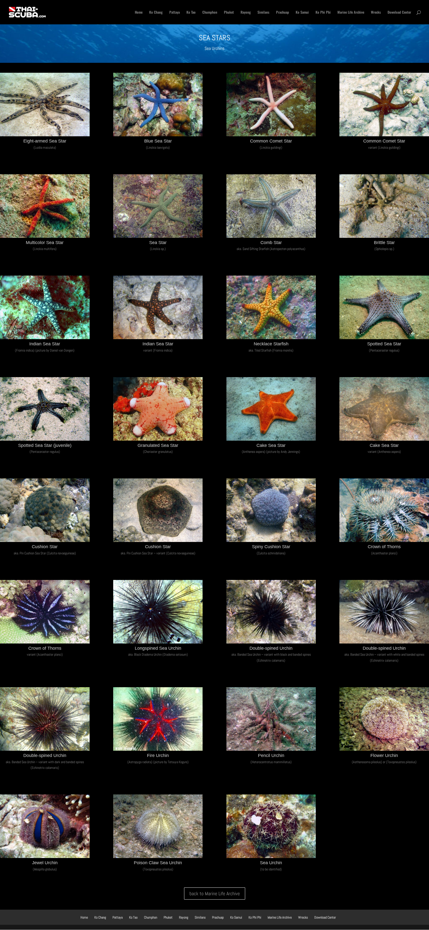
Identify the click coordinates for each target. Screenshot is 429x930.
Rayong (246, 12)
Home (139, 12)
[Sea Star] (158, 238)
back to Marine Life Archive (214, 893)
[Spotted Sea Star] (384, 339)
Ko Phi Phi (323, 12)
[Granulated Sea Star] (158, 440)
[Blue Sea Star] (158, 136)
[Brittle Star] (384, 238)
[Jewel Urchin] (45, 858)
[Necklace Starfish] (271, 339)
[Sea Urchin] (271, 858)
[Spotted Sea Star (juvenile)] (45, 440)
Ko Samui (302, 12)
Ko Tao (191, 12)
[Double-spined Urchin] (271, 643)
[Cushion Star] (45, 542)
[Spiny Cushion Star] (271, 542)
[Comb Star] (271, 238)
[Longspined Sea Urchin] (158, 643)
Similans (263, 12)
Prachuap (282, 12)
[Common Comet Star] (271, 136)
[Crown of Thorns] (384, 542)
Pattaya (174, 12)
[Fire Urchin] (158, 750)
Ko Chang (156, 12)
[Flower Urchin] (384, 750)
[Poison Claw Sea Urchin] (158, 858)
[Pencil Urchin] (271, 750)
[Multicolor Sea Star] (45, 238)
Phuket (229, 12)
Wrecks (376, 12)
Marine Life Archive (350, 12)
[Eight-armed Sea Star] (45, 136)
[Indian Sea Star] (45, 339)
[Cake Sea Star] (271, 440)
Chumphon (209, 12)
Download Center (399, 12)
